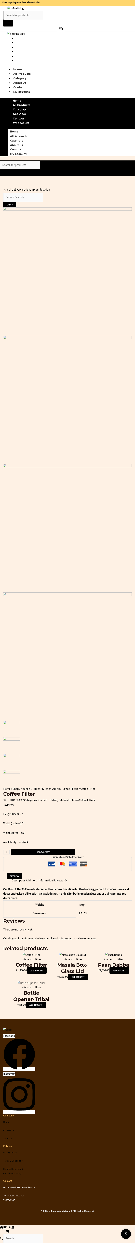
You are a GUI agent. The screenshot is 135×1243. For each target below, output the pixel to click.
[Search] (8, 23)
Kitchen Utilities (30, 789)
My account (24, 60)
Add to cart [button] (36, 970)
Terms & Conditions (13, 1160)
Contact (21, 56)
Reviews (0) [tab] (60, 880)
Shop (16, 789)
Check (10, 204)
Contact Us (8, 1130)
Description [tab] (19, 880)
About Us (22, 51)
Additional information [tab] (39, 880)
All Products (24, 42)
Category (22, 47)
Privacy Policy (10, 1152)
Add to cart (43, 852)
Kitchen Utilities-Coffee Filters (60, 789)
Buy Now (14, 876)
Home (20, 38)
